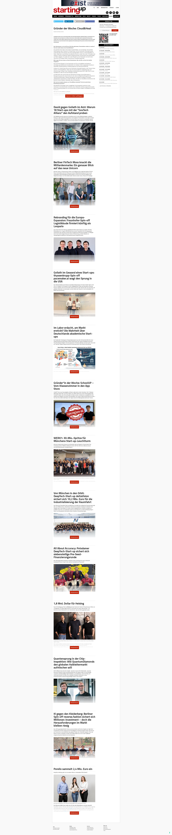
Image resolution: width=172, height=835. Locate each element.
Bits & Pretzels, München (104, 67)
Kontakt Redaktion (90, 829)
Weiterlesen (74, 151)
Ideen (55, 16)
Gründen (61, 16)
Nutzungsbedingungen (107, 829)
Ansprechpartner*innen (73, 829)
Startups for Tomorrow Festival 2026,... (107, 55)
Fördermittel (69, 16)
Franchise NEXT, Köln (104, 74)
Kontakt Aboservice (90, 827)
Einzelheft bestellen (56, 829)
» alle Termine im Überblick (105, 85)
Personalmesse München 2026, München (108, 80)
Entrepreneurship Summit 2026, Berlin (107, 77)
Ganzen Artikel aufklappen (74, 96)
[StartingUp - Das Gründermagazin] (69, 10)
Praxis (94, 16)
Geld (84, 16)
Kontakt (116, 16)
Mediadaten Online (73, 827)
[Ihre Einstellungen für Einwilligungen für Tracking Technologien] (169, 832)
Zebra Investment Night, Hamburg (106, 48)
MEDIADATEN (104, 7)
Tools (99, 16)
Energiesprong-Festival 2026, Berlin (107, 51)
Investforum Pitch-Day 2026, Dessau (107, 61)
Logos (104, 830)
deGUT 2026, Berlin (103, 70)
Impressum (105, 826)
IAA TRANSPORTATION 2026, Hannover (108, 58)
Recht (89, 16)
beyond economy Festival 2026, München (108, 83)
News (111, 16)
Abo (98, 7)
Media (71, 826)
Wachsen (105, 16)
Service (112, 7)
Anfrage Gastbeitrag (90, 828)
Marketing (78, 16)
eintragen (115, 30)
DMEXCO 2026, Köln (103, 64)
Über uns (105, 825)
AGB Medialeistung (73, 828)
